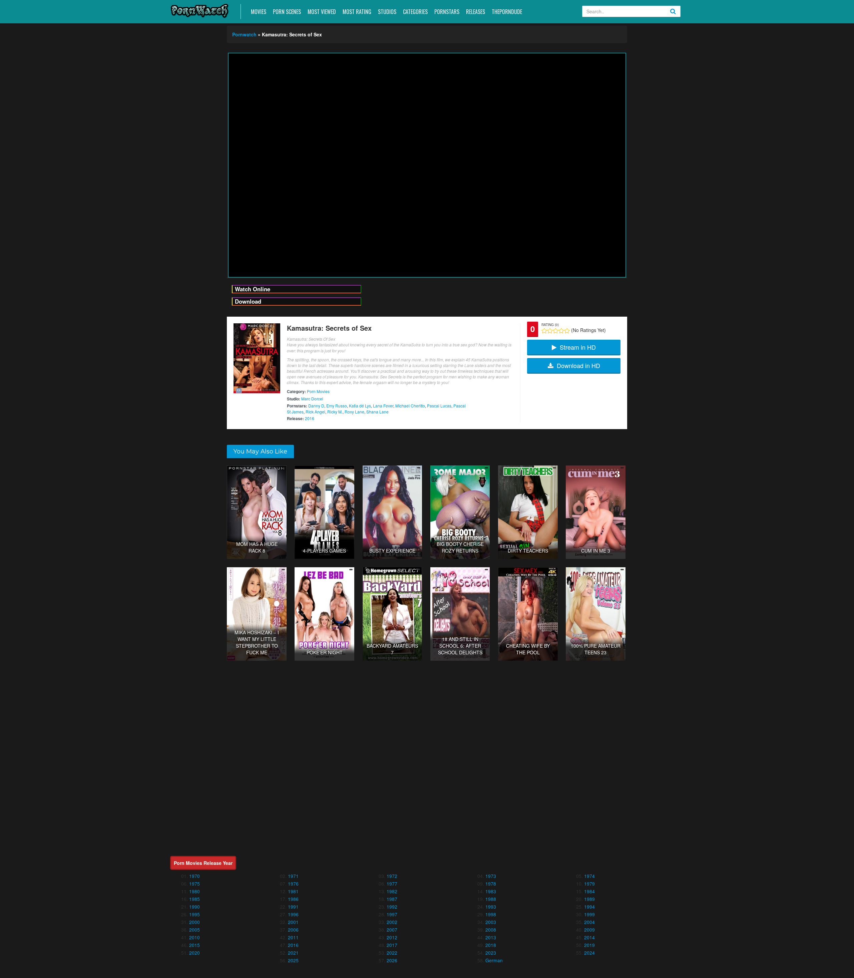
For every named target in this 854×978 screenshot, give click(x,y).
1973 (490, 876)
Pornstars (446, 12)
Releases (475, 12)
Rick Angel (315, 411)
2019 (589, 945)
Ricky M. (335, 411)
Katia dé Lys (360, 405)
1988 (490, 899)
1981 (293, 891)
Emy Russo (336, 405)
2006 (293, 929)
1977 (392, 883)
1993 (490, 906)
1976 (293, 883)
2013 (490, 937)
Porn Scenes (287, 12)
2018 (490, 945)
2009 (589, 929)
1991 (293, 906)
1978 (490, 883)
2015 (194, 945)
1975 (194, 883)
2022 (392, 952)
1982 (392, 891)
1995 (194, 914)
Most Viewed (322, 12)
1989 (589, 899)
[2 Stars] (550, 330)
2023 (490, 952)
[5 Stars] (567, 330)
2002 (392, 922)
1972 (392, 876)
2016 (309, 418)
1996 (293, 914)
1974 (589, 876)
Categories (415, 12)
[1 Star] (544, 330)
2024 (589, 952)
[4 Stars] (561, 330)
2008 (490, 929)
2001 (293, 922)
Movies (258, 12)
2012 (392, 937)
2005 (194, 929)
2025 (293, 960)
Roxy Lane (354, 411)
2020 (194, 952)
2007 (392, 929)
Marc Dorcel (312, 398)
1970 (194, 876)
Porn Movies (318, 391)
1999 (589, 914)
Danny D (316, 405)
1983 (490, 891)
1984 (589, 891)
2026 (392, 960)
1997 (392, 914)
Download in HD (578, 365)
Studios (387, 12)
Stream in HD (578, 347)
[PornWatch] (199, 10)
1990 (194, 906)
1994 (589, 906)
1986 (293, 899)
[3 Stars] (555, 330)
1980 (194, 891)
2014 (589, 937)
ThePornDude (507, 12)
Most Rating (357, 12)
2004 (589, 922)
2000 (194, 922)
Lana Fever (383, 405)
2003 (490, 922)
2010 (194, 937)
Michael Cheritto (410, 405)
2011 (293, 937)
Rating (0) (550, 324)
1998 (490, 914)
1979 (589, 883)
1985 (194, 899)
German (494, 960)
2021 (293, 952)
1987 (392, 899)
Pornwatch (244, 34)
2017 (392, 945)
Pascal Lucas (439, 405)
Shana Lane (377, 411)
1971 (293, 876)
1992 (392, 906)
